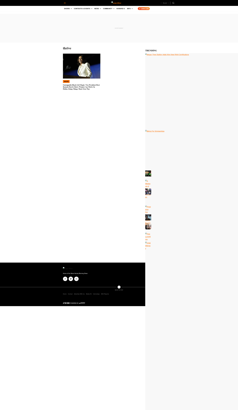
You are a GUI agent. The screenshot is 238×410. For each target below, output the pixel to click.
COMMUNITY (107, 8)
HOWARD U (120, 8)
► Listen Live (144, 8)
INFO (129, 8)
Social (165, 3)
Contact (70, 294)
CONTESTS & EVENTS (82, 8)
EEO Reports (105, 294)
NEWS (96, 8)
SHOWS (67, 8)
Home (64, 294)
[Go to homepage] (70, 268)
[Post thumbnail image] (81, 66)
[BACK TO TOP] (119, 287)
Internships (96, 294)
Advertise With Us (79, 294)
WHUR (66, 81)
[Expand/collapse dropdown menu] (71, 8)
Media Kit (89, 294)
